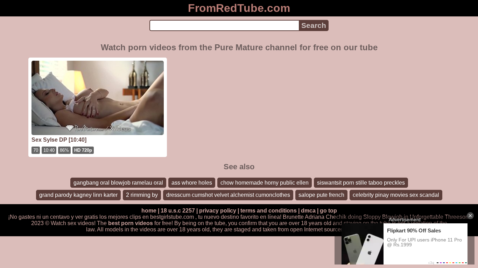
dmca (308, 211)
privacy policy (217, 211)
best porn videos (130, 223)
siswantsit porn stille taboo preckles (361, 183)
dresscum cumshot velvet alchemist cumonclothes (228, 195)
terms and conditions (268, 211)
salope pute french (321, 195)
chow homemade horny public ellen (264, 183)
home (148, 211)
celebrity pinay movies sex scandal (396, 195)
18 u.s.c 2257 (178, 211)
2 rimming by (142, 195)
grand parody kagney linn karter (78, 195)
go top (328, 211)
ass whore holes (191, 183)
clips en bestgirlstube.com (161, 217)
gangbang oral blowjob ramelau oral (118, 183)
